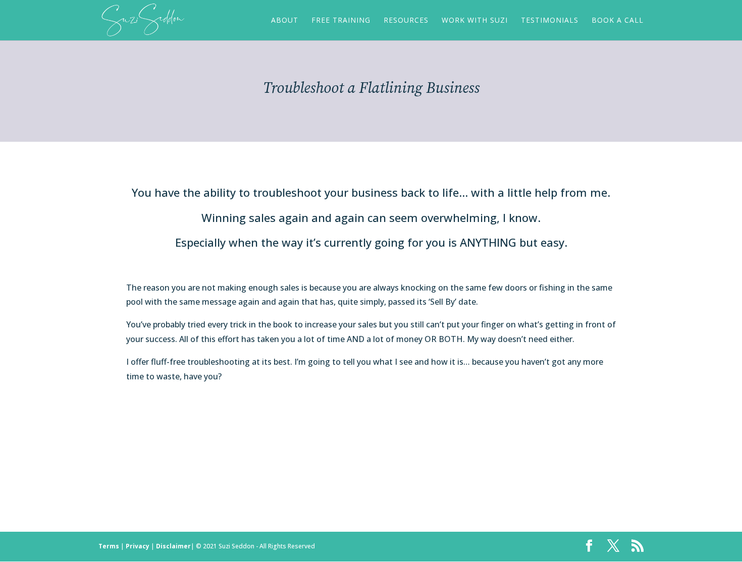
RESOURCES (406, 21)
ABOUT (284, 21)
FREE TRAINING (340, 21)
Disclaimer (173, 546)
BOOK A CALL (618, 21)
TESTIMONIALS (549, 21)
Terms (108, 546)
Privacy (137, 546)
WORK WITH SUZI (475, 21)
